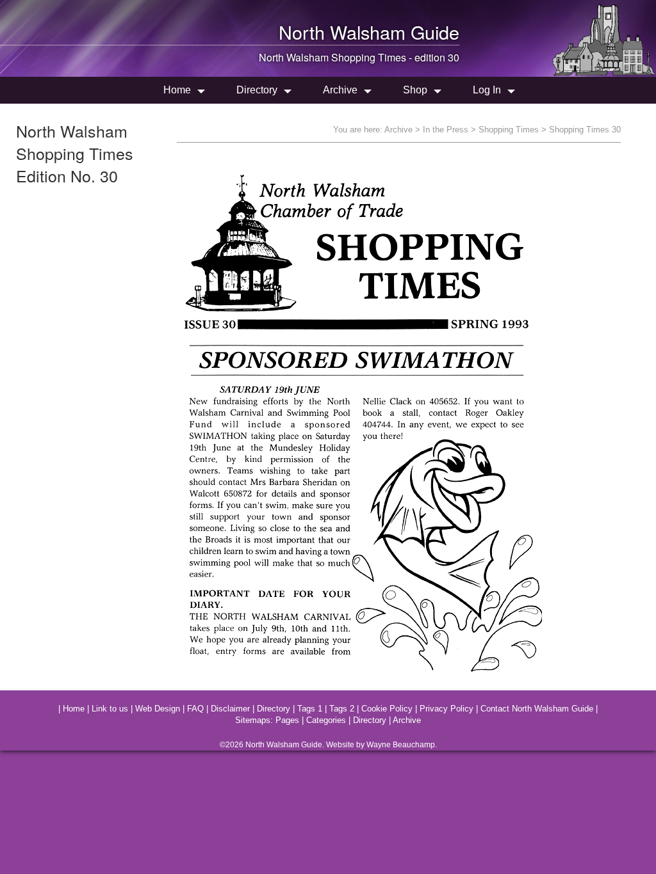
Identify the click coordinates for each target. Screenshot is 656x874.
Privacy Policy (446, 708)
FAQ (195, 708)
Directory (256, 89)
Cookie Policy (387, 708)
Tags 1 (309, 708)
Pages (287, 720)
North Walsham (342, 32)
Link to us (110, 708)
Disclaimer (230, 708)
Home (177, 89)
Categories (326, 720)
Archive (340, 89)
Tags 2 (341, 708)
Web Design (157, 708)
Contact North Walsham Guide (536, 708)
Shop (415, 89)
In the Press (445, 129)
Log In (487, 89)
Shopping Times (509, 129)
